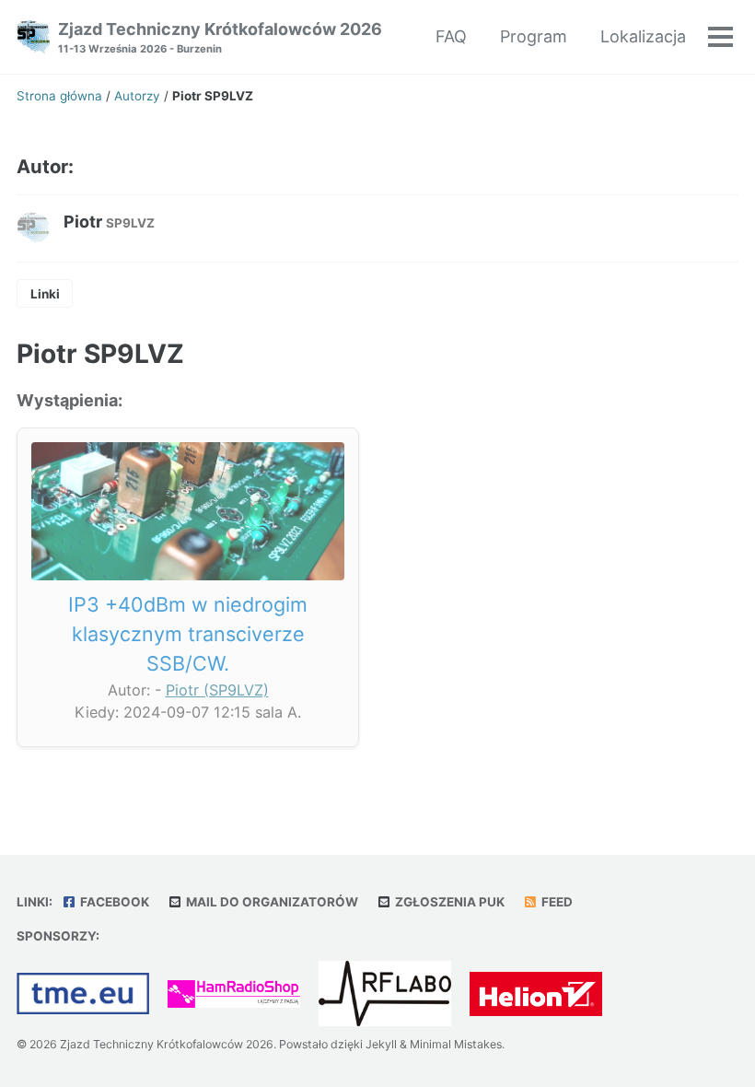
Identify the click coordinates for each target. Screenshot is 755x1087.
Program (533, 36)
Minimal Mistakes (456, 1044)
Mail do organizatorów (270, 901)
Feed (556, 901)
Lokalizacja (643, 36)
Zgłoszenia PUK (448, 901)
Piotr (109, 221)
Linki (45, 293)
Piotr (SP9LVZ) (217, 690)
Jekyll (381, 1044)
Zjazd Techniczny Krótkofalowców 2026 (220, 37)
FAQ (451, 36)
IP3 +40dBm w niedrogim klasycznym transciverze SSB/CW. (188, 634)
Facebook (113, 901)
